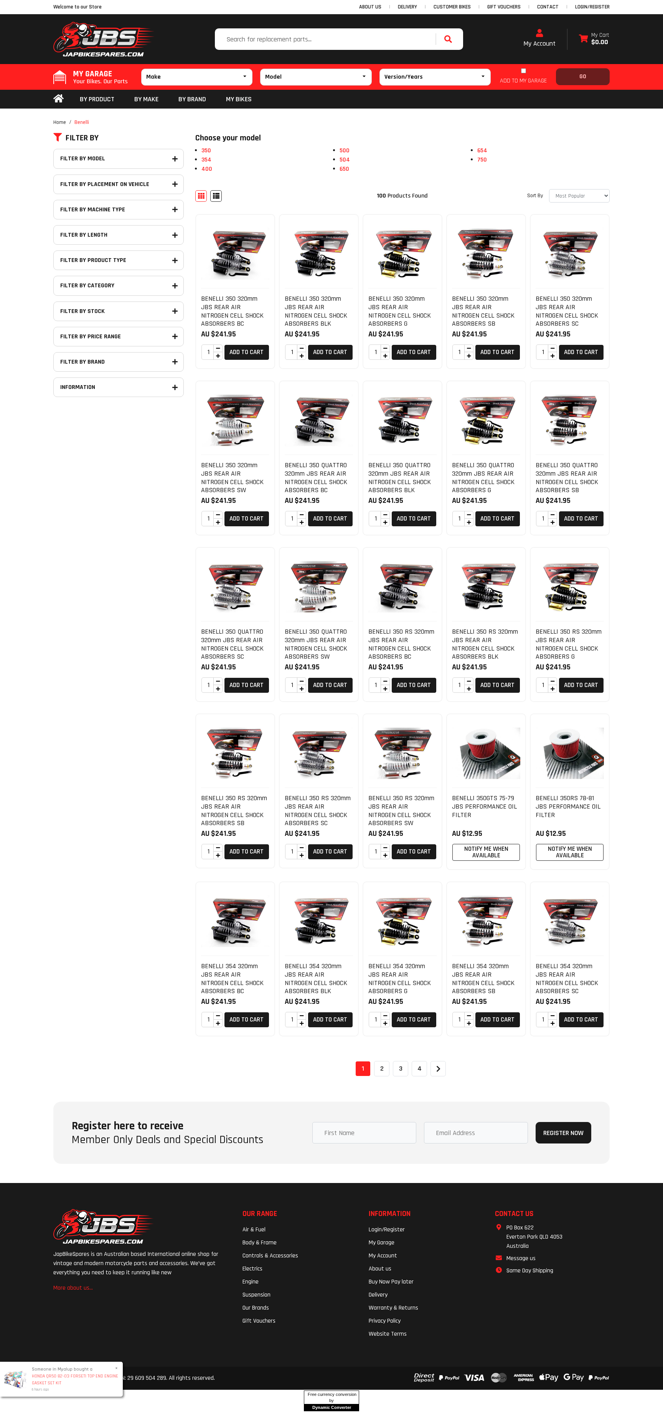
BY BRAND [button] (192, 99)
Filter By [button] (82, 138)
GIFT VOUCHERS (504, 6)
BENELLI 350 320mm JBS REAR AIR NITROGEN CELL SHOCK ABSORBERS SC (567, 311)
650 (344, 169)
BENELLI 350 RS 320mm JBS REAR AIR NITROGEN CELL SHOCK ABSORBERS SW (401, 810)
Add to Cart (246, 352)
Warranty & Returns (393, 1308)
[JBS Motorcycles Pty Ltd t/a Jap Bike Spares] (104, 39)
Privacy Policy (385, 1321)
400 (206, 169)
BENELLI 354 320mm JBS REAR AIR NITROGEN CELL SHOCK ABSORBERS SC (567, 978)
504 (345, 160)
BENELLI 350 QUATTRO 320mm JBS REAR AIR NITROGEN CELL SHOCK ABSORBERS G (483, 477)
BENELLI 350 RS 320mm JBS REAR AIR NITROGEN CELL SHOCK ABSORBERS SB (234, 810)
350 (206, 151)
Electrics (252, 1269)
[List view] (216, 196)
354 (206, 160)
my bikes (239, 99)
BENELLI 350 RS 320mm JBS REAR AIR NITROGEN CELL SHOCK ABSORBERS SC (318, 810)
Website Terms (388, 1334)
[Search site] (450, 39)
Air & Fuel (254, 1230)
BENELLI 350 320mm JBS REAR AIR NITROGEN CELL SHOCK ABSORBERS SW (232, 477)
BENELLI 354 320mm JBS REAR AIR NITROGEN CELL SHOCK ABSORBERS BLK (316, 978)
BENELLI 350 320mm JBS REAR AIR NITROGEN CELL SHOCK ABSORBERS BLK (316, 311)
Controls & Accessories (270, 1256)
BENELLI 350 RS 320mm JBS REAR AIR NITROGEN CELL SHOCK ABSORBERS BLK (485, 644)
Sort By (535, 195)
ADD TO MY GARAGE (523, 81)
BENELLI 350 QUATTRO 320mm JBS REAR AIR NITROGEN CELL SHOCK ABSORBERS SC (232, 644)
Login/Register (592, 6)
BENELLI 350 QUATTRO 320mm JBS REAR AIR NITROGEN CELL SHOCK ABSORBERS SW (316, 644)
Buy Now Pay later (391, 1282)
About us (380, 1269)
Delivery (378, 1295)
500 (345, 151)
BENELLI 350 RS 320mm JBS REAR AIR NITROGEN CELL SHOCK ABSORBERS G (569, 644)
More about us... (73, 1288)
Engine (250, 1282)
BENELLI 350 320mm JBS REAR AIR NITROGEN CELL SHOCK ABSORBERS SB (483, 311)
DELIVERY (407, 6)
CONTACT (548, 6)
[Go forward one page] (438, 1068)
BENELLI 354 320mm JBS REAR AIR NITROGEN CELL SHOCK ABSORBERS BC (232, 978)
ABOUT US (370, 6)
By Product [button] (97, 99)
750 (482, 160)
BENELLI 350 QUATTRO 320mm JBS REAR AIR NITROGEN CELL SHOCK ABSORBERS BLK (399, 477)
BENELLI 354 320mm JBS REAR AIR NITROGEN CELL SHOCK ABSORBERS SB (483, 978)
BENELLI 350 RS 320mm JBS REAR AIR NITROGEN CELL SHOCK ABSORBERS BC (401, 644)
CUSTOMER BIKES (452, 6)
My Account (539, 43)
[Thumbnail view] (201, 196)
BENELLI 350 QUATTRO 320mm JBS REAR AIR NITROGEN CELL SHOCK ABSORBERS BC (316, 477)
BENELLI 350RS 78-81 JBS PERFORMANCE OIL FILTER (568, 806)
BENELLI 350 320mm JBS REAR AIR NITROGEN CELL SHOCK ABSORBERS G (399, 311)
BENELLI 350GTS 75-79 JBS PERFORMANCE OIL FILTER (484, 806)
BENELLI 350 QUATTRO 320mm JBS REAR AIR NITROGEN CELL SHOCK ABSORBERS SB (567, 477)
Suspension (256, 1295)
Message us (521, 1258)
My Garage (381, 1243)
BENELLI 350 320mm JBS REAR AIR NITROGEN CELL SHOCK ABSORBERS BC (232, 311)
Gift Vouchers (258, 1321)
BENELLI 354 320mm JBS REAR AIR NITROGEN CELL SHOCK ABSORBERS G (399, 978)
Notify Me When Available (486, 852)
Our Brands (255, 1308)
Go (582, 76)
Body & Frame (259, 1243)
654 (482, 151)
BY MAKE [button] (146, 99)
